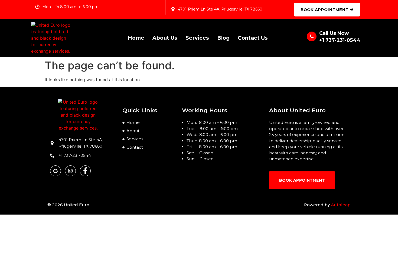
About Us (164, 38)
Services (197, 38)
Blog (223, 38)
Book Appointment (325, 9)
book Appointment (302, 180)
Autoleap (341, 204)
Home (136, 38)
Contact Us (253, 38)
